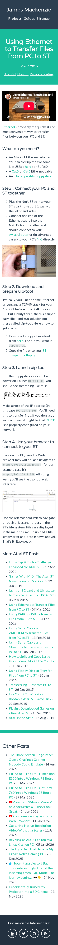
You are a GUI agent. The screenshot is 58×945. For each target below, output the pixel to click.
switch (13, 234)
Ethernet (8, 127)
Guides (29, 18)
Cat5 (15, 171)
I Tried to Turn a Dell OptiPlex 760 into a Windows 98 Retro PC (30, 792)
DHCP (50, 420)
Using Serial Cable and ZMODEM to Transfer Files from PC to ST (28, 632)
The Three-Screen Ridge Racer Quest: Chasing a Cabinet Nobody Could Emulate (31, 759)
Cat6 (26, 171)
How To (23, 74)
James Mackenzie (29, 10)
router (24, 234)
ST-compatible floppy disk (32, 176)
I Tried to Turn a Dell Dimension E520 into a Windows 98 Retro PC (32, 778)
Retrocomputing (42, 74)
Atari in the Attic (21, 718)
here (28, 166)
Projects (15, 18)
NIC (40, 239)
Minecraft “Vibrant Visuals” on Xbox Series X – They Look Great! (30, 806)
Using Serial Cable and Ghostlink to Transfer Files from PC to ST (32, 647)
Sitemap (43, 18)
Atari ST (10, 74)
